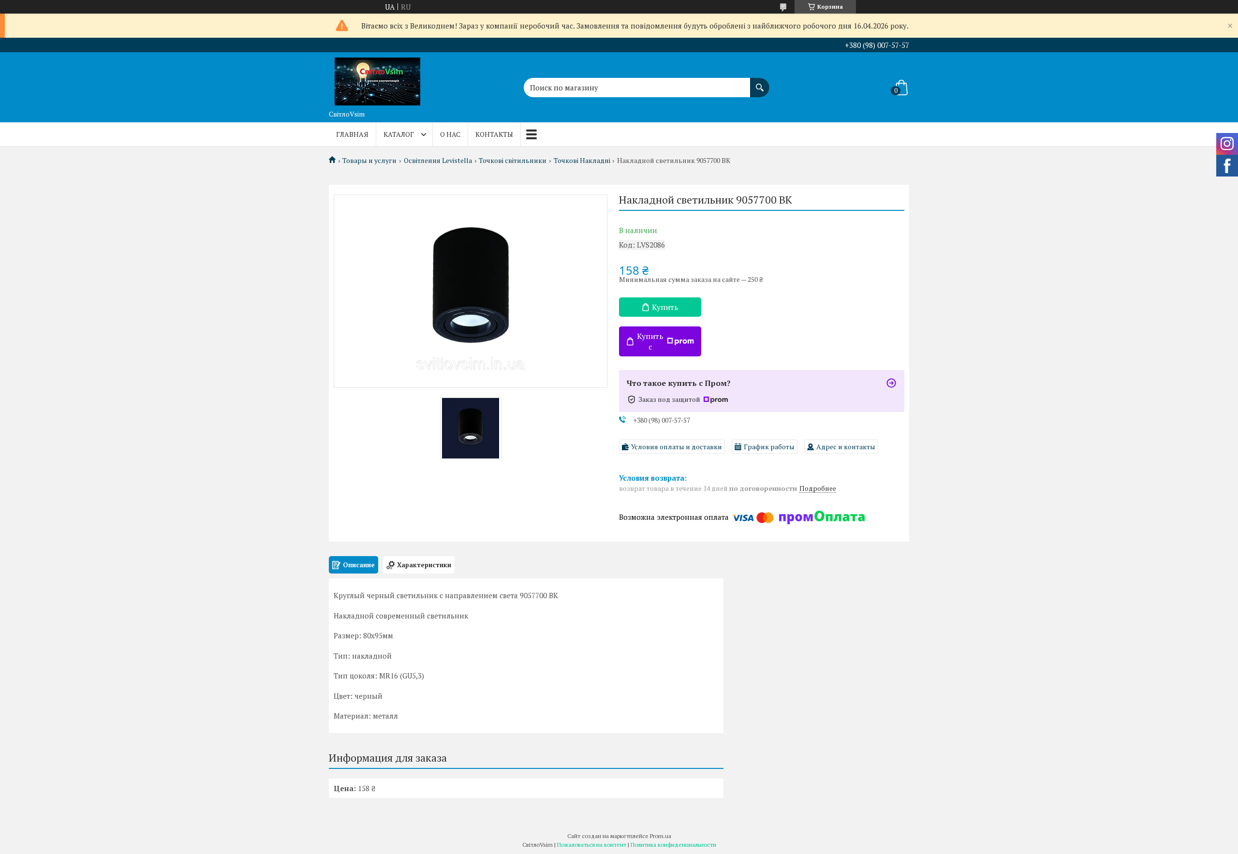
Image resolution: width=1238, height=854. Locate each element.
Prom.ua (660, 835)
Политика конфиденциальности (673, 844)
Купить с (650, 341)
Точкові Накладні (582, 160)
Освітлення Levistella (438, 160)
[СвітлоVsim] (377, 78)
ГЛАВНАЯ (352, 134)
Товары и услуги (369, 160)
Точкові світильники (512, 160)
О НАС (450, 134)
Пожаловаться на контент (591, 844)
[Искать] (759, 82)
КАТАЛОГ (398, 134)
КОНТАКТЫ (494, 134)
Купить (665, 307)
